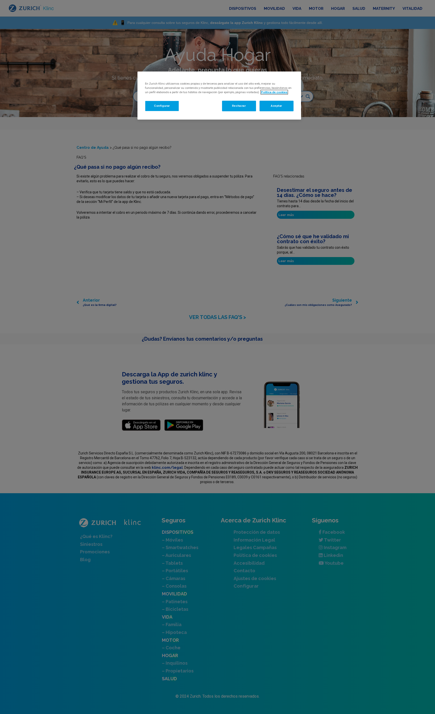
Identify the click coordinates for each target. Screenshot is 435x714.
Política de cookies (274, 92)
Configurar (162, 106)
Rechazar (239, 106)
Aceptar (276, 106)
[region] (219, 96)
